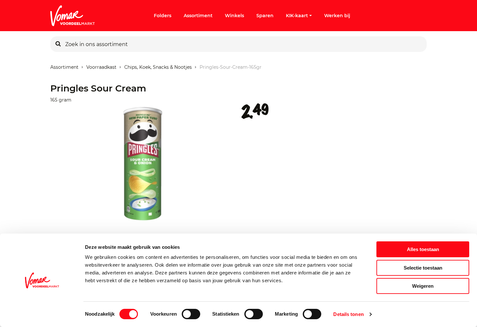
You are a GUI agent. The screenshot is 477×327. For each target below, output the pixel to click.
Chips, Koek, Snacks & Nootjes (158, 65)
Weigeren (423, 286)
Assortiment (198, 15)
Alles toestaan (423, 249)
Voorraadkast (101, 65)
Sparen (265, 15)
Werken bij (337, 15)
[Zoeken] (58, 44)
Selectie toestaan (423, 268)
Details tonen (348, 314)
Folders (162, 15)
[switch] (191, 314)
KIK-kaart (297, 15)
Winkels (234, 15)
